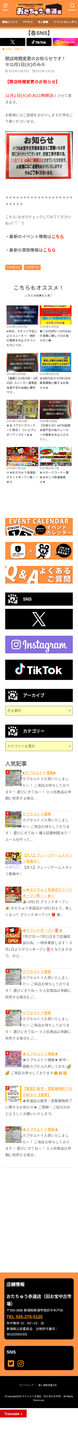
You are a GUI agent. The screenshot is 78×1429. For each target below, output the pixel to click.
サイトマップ (26, 1385)
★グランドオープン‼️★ (43, 930)
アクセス (28, 22)
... (35, 1409)
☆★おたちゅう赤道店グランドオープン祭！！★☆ (47, 893)
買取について (10, 22)
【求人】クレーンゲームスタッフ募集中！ (47, 858)
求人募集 (43, 22)
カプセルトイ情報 (37, 814)
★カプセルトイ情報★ (40, 1054)
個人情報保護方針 (47, 1385)
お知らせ (15, 267)
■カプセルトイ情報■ (39, 773)
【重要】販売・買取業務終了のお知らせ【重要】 (47, 1092)
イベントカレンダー (65, 22)
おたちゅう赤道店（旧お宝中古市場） (42, 1396)
